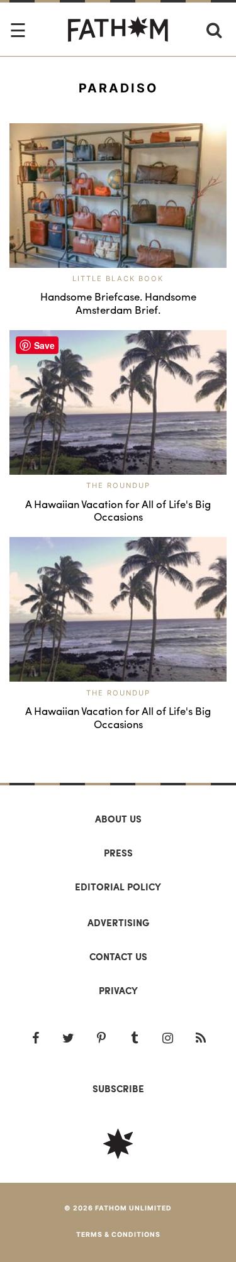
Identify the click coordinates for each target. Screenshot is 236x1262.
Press (118, 853)
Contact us (118, 956)
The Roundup (118, 485)
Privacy (118, 990)
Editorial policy (118, 887)
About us (118, 819)
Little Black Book (118, 278)
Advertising (118, 922)
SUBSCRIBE (118, 1088)
